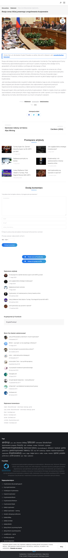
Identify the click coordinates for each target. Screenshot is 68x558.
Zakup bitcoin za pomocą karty (12, 531)
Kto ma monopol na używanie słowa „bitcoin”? (21, 349)
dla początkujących (42, 448)
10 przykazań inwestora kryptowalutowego (21, 367)
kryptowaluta (5, 453)
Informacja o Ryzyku (44, 556)
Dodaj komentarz (44, 101)
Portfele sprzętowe (9, 537)
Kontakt (25, 556)
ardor (12, 442)
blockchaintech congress (9, 445)
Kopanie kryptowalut (9, 494)
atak (15, 442)
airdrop (6, 442)
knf (38, 450)
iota (35, 450)
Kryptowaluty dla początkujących (13, 484)
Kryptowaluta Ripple (9, 504)
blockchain (47, 443)
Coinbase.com (13, 392)
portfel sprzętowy (15, 456)
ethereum (51, 448)
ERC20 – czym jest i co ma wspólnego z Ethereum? (22, 343)
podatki (62, 453)
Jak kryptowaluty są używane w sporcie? (54, 171)
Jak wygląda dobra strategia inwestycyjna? (57, 148)
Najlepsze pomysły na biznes (20, 160)
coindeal (35, 445)
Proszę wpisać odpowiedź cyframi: (13, 236)
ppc (22, 456)
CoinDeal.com (11, 412)
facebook (57, 448)
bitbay (24, 443)
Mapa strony (46, 554)
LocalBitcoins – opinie (10, 534)
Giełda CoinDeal (8, 520)
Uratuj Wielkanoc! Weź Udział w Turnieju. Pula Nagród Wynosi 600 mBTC (22, 172)
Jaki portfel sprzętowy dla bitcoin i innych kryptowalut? (24, 336)
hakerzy (27, 450)
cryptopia (47, 445)
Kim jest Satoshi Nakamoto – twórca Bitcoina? (21, 380)
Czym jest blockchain (9, 487)
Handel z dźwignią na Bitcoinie (12, 514)
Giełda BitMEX (8, 524)
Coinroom (41, 445)
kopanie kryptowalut (57, 450)
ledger (28, 453)
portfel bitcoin (5, 456)
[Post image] (7, 149)
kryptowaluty (15, 453)
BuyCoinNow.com (14, 420)
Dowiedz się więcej (16, 548)
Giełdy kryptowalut (9, 507)
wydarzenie (30, 456)
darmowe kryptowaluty (12, 448)
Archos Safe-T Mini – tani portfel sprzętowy (20, 361)
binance (19, 443)
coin (25, 445)
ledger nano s (34, 453)
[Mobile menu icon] (64, 3)
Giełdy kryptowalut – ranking (12, 510)
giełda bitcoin (5, 450)
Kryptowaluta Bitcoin (9, 497)
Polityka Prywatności (33, 556)
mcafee (46, 453)
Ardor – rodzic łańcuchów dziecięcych (19, 355)
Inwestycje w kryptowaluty (11, 490)
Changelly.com (13, 373)
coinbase (29, 445)
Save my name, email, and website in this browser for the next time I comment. (23, 232)
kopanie (48, 450)
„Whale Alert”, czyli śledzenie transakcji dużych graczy (23, 386)
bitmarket (39, 443)
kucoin (24, 453)
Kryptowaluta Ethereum (10, 500)
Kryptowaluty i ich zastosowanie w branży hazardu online (55, 161)
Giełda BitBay (7, 517)
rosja (35, 104)
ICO (32, 450)
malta (41, 453)
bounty (20, 445)
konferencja (42, 450)
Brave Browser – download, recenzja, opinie (20, 407)
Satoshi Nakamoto (9, 541)
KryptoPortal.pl (11, 322)
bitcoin (31, 442)
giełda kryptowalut (16, 450)
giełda (63, 448)
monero (50, 453)
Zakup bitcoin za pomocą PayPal (13, 527)
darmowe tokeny (30, 448)
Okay (61, 546)
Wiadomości (6, 19)
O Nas (20, 556)
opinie (56, 453)
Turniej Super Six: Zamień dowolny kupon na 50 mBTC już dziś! (22, 149)
